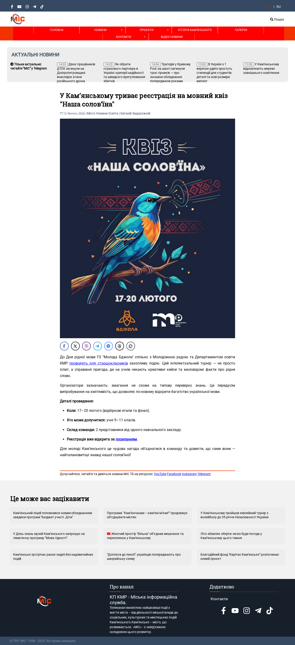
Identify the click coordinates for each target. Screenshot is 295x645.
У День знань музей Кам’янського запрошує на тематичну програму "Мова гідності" (49, 536)
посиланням (126, 439)
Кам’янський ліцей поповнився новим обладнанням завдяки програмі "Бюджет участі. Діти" (52, 515)
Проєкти (146, 30)
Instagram (189, 474)
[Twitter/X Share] (75, 346)
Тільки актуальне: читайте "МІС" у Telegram (28, 66)
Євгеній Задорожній (135, 113)
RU (279, 7)
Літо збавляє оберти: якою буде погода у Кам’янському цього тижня (231, 536)
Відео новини (172, 37)
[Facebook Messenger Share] (108, 346)
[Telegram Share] (97, 346)
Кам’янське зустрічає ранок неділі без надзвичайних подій (53, 557)
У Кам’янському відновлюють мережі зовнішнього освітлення (261, 68)
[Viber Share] (86, 346)
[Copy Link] (130, 346)
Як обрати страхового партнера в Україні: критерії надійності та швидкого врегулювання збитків (124, 72)
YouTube (160, 474)
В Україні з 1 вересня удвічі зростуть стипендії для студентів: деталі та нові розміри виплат (214, 72)
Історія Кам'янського (195, 30)
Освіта (113, 113)
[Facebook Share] (64, 346)
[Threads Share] (119, 346)
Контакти (123, 37)
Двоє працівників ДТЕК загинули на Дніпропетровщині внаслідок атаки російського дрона (76, 72)
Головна (56, 30)
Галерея (241, 30)
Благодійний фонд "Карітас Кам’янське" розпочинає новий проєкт (240, 557)
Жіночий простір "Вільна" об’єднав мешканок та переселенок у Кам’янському (145, 536)
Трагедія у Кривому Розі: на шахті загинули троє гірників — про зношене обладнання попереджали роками (170, 72)
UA (268, 7)
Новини (100, 30)
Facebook (174, 474)
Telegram (204, 474)
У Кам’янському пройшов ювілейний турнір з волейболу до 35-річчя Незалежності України (234, 515)
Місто (91, 113)
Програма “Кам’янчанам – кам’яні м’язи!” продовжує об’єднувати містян (147, 515)
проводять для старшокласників (98, 363)
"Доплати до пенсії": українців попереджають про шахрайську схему (144, 557)
